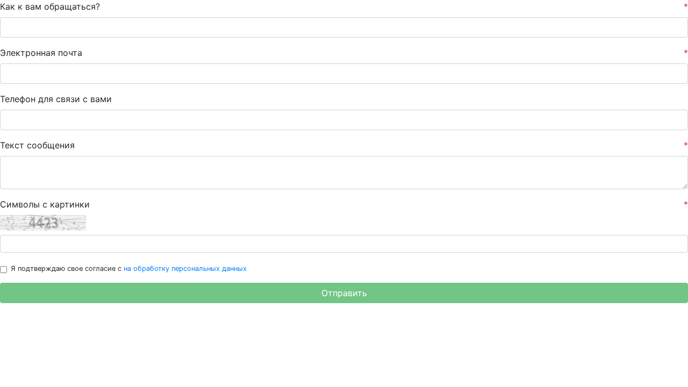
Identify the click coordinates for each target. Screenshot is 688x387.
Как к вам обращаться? (344, 6)
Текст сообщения (344, 145)
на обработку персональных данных (185, 268)
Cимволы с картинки (344, 204)
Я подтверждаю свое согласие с (129, 268)
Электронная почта (344, 52)
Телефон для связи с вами (56, 99)
